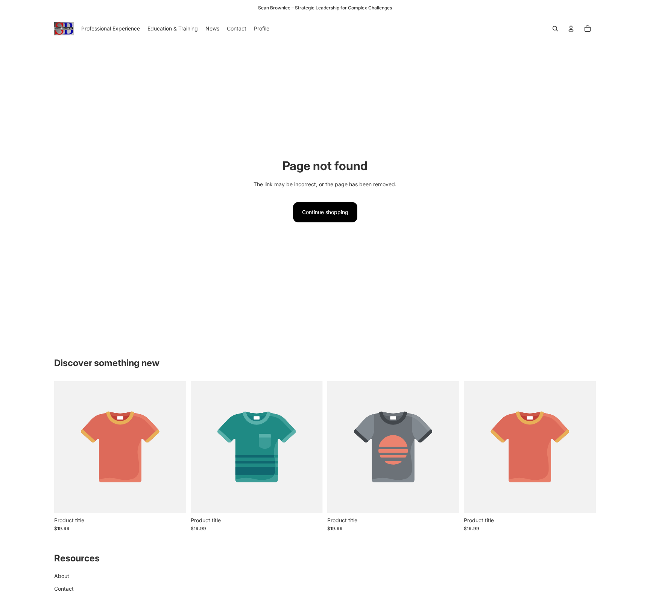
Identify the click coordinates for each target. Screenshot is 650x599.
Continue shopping (325, 212)
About (61, 576)
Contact (64, 588)
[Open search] (555, 28)
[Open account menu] (571, 28)
